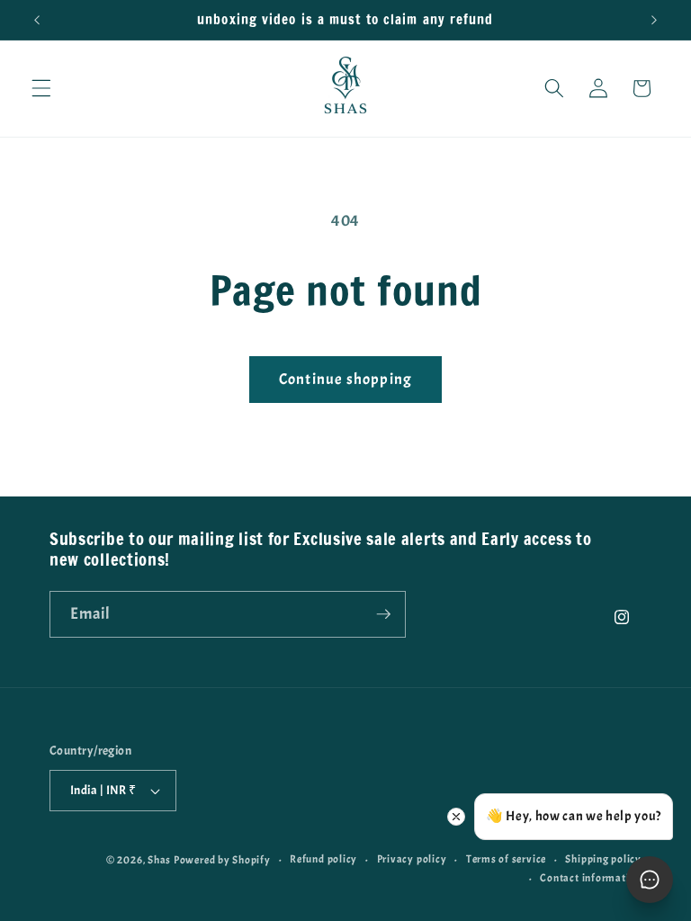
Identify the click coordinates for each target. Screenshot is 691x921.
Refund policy (323, 859)
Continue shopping (345, 379)
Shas (159, 860)
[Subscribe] (383, 614)
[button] (41, 88)
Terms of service (506, 859)
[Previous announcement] (37, 20)
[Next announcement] (654, 20)
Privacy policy (412, 859)
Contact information (591, 878)
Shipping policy (603, 859)
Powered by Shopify (222, 860)
